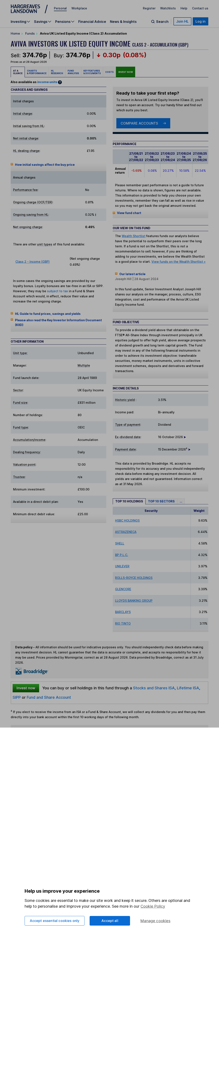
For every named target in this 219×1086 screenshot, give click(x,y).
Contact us (200, 8)
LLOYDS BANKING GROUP (133, 600)
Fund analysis (73, 72)
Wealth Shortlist (133, 236)
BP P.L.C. (121, 555)
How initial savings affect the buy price (45, 164)
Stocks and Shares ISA (154, 687)
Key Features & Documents (92, 72)
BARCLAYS (123, 612)
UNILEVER (122, 566)
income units (47, 82)
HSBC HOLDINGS (127, 520)
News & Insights (123, 21)
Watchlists (168, 8)
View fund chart (129, 213)
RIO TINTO (123, 623)
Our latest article (132, 274)
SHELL (119, 543)
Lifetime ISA (187, 687)
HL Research (57, 72)
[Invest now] (26, 688)
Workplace (79, 8)
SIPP (17, 697)
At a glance (17, 72)
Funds (30, 33)
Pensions (63, 21)
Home (15, 33)
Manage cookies (155, 921)
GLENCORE (123, 589)
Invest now (125, 72)
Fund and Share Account (49, 697)
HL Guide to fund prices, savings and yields (48, 314)
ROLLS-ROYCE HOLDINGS (133, 578)
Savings (40, 21)
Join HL (182, 21)
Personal (60, 8)
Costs (109, 72)
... (181, 501)
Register (149, 8)
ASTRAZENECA (125, 532)
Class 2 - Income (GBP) (32, 261)
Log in (200, 21)
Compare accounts (139, 123)
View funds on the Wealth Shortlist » (178, 261)
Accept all (109, 921)
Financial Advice (92, 21)
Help (184, 8)
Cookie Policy (153, 906)
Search (162, 21)
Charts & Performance (36, 72)
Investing (18, 21)
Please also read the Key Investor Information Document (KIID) (58, 322)
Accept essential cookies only (55, 921)
